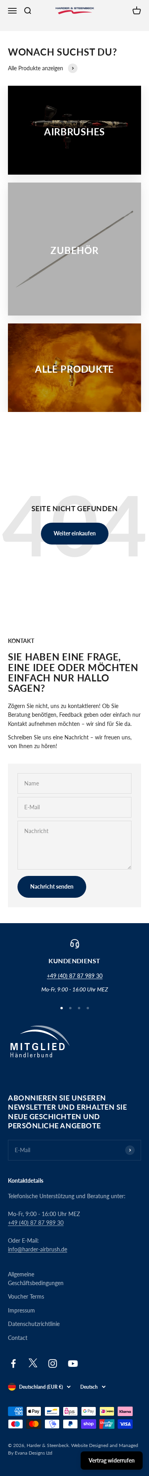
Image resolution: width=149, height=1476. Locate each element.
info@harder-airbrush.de (37, 1249)
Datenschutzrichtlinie (34, 1323)
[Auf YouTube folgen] (73, 1363)
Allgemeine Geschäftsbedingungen (36, 1278)
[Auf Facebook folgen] (13, 1363)
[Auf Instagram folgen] (52, 1363)
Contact (17, 1337)
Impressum (21, 1310)
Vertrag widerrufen (112, 1460)
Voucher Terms (26, 1296)
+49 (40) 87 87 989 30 (75, 975)
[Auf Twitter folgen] (33, 1365)
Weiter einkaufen (75, 533)
